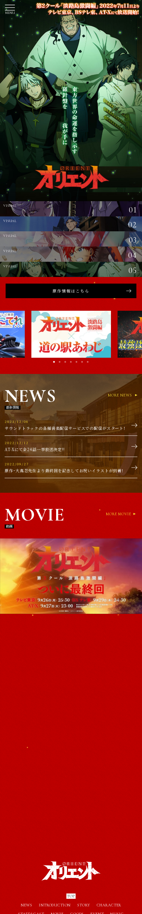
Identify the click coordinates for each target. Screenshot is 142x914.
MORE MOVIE (118, 514)
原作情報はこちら (71, 291)
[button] (127, 334)
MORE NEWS (120, 395)
